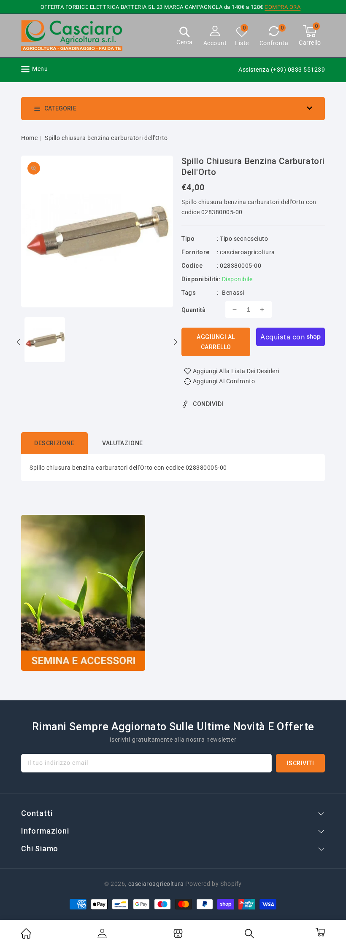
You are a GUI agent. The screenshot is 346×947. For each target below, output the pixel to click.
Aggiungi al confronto (224, 381)
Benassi (233, 292)
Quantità (193, 310)
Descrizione (54, 443)
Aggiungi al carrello (216, 342)
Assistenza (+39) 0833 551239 (281, 69)
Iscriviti (300, 763)
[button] (184, 37)
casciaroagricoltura (247, 252)
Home (29, 138)
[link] (26, 936)
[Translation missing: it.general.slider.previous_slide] (19, 343)
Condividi (208, 404)
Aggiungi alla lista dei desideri (236, 371)
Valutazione (122, 443)
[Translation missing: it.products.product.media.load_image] (44, 340)
